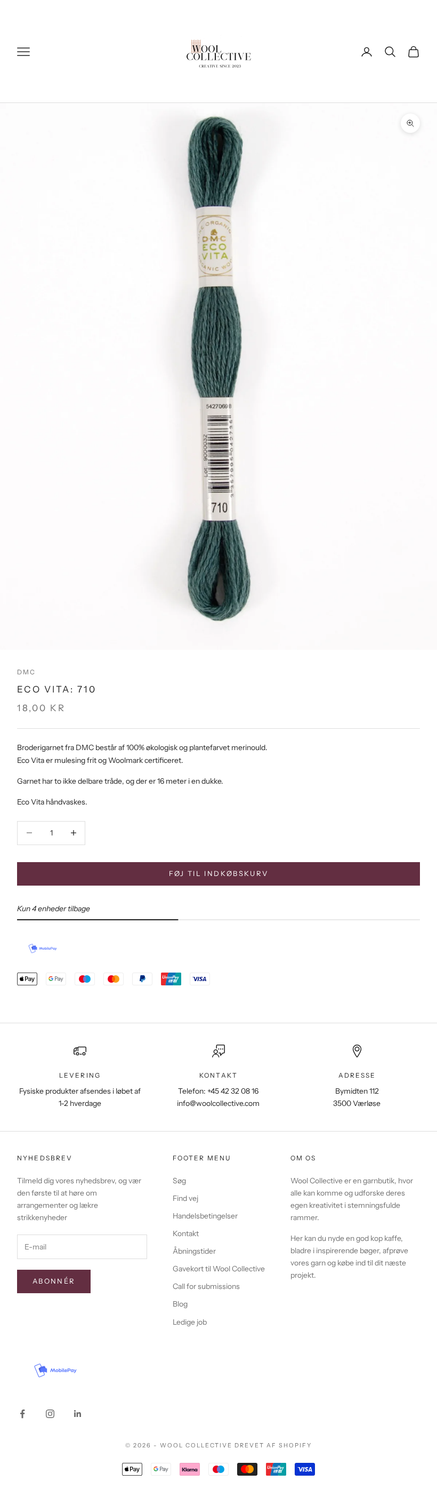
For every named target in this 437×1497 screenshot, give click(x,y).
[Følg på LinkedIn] (77, 1413)
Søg (179, 1180)
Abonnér (54, 1281)
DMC (26, 672)
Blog (180, 1304)
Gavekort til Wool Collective (219, 1268)
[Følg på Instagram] (50, 1413)
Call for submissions (206, 1286)
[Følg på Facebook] (22, 1413)
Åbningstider (194, 1251)
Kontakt (186, 1233)
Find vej (185, 1198)
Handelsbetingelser (205, 1216)
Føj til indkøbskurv (218, 873)
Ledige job (190, 1322)
